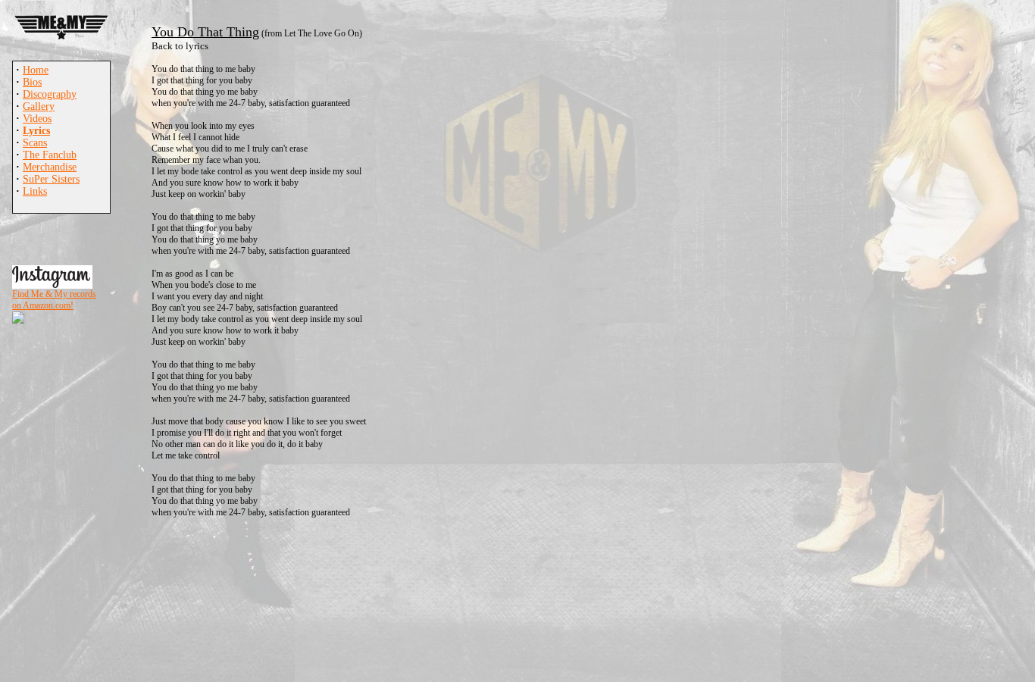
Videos (37, 118)
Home (35, 70)
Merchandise (50, 167)
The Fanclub (50, 155)
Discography (50, 94)
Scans (35, 143)
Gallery (39, 106)
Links (35, 191)
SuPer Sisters (51, 179)
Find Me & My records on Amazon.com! (54, 300)
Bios (32, 82)
